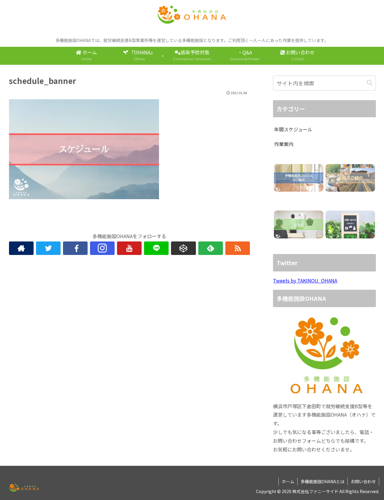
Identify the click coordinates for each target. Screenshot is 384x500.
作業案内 (283, 144)
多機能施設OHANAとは (322, 481)
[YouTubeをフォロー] (129, 248)
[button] (369, 82)
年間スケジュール (293, 129)
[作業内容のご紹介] (350, 178)
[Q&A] (298, 224)
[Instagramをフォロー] (102, 248)
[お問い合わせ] (350, 224)
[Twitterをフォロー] (48, 248)
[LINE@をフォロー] (156, 248)
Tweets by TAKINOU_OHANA (305, 280)
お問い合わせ (363, 481)
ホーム (288, 481)
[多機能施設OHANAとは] (298, 178)
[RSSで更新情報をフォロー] (237, 248)
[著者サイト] (21, 248)
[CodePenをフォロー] (183, 248)
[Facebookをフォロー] (75, 248)
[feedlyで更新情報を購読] (210, 248)
